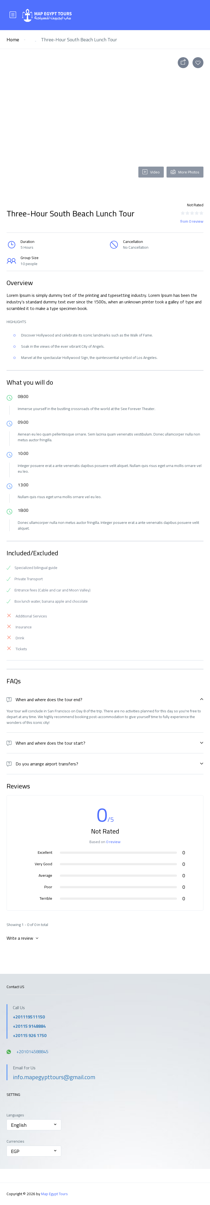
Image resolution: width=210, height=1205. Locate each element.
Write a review (20, 938)
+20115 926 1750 (29, 1035)
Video (155, 172)
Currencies (15, 1141)
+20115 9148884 (29, 1026)
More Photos (188, 172)
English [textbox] (19, 1124)
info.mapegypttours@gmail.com (54, 1077)
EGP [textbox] (15, 1151)
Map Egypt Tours (54, 1193)
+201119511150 (29, 1017)
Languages (15, 1115)
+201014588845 (32, 1051)
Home (13, 39)
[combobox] (34, 1124)
